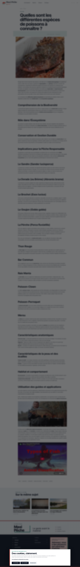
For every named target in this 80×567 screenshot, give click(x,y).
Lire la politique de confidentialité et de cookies (20, 559)
